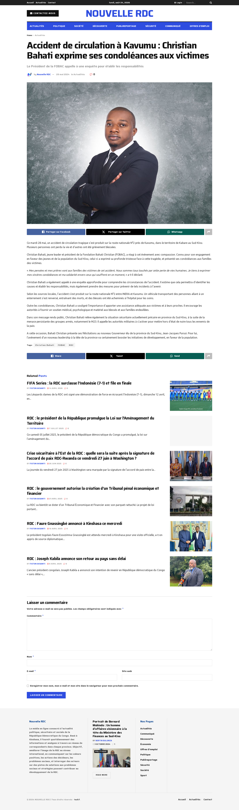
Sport (143, 775)
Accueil (30, 2)
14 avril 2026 (56, 388)
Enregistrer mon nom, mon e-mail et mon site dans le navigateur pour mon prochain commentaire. (84, 686)
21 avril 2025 (55, 498)
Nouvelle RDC (44, 74)
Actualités (41, 2)
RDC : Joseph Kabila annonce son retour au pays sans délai (77, 559)
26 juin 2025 (55, 463)
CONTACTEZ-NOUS (44, 13)
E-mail (31, 671)
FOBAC (61, 345)
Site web (127, 671)
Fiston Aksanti (37, 388)
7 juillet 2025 (56, 428)
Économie (145, 744)
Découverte (100, 26)
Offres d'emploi (149, 749)
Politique (59, 26)
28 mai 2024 (63, 74)
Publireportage (126, 26)
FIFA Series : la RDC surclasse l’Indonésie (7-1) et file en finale (79, 383)
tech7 (77, 799)
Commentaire (35, 616)
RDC (71, 345)
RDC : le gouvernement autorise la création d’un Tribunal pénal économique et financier (93, 491)
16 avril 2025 (55, 528)
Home (29, 35)
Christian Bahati (44, 345)
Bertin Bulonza (104, 740)
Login (179, 2)
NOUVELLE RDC (119, 13)
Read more (101, 775)
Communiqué (172, 26)
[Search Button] (210, 2)
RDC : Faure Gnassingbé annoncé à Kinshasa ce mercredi (74, 523)
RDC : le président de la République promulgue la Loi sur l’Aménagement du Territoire (90, 420)
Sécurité (150, 26)
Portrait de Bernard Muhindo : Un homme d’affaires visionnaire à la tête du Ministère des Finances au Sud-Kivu (110, 728)
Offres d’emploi (199, 26)
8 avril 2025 (55, 563)
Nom (30, 656)
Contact (52, 2)
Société (78, 26)
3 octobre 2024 (102, 744)
